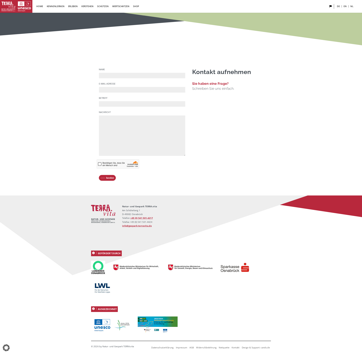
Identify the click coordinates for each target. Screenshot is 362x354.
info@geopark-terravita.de (137, 225)
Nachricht (105, 112)
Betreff (103, 98)
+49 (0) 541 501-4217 (141, 218)
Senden (110, 177)
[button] (6, 348)
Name (102, 69)
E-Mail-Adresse (107, 83)
